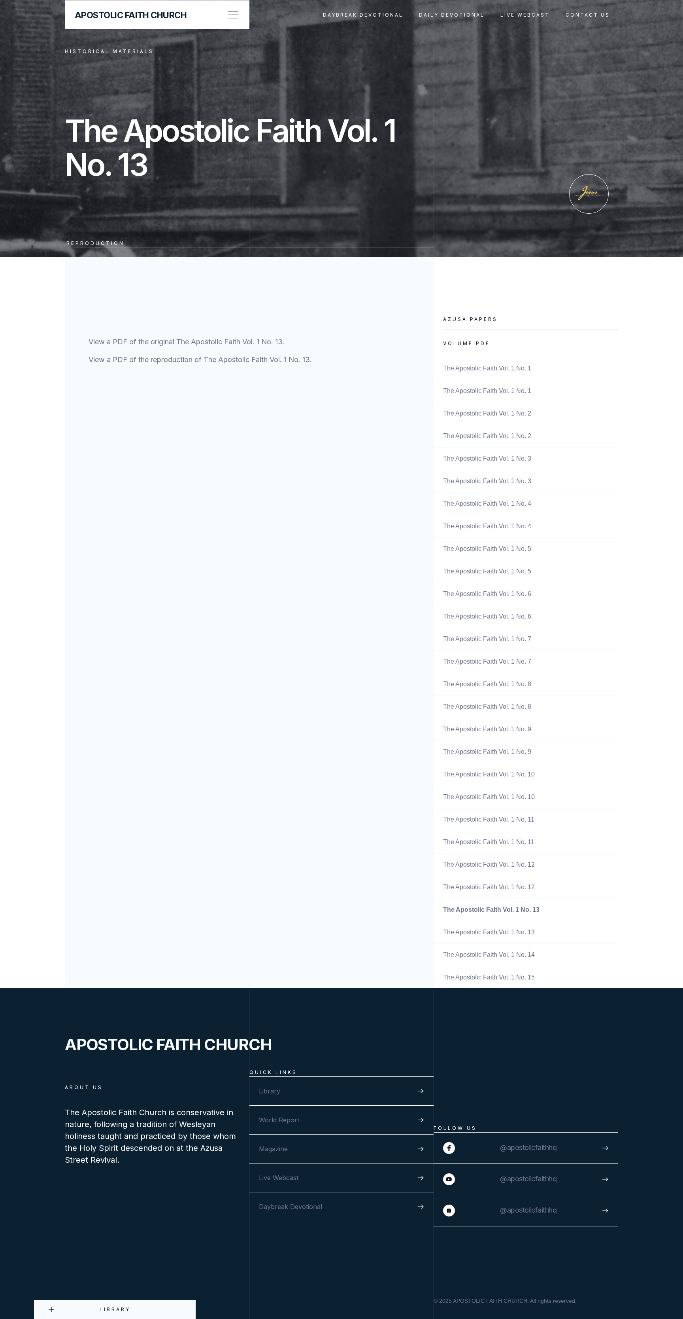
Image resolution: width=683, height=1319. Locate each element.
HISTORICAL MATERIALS (109, 51)
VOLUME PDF (466, 343)
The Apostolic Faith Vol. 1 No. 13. (230, 342)
